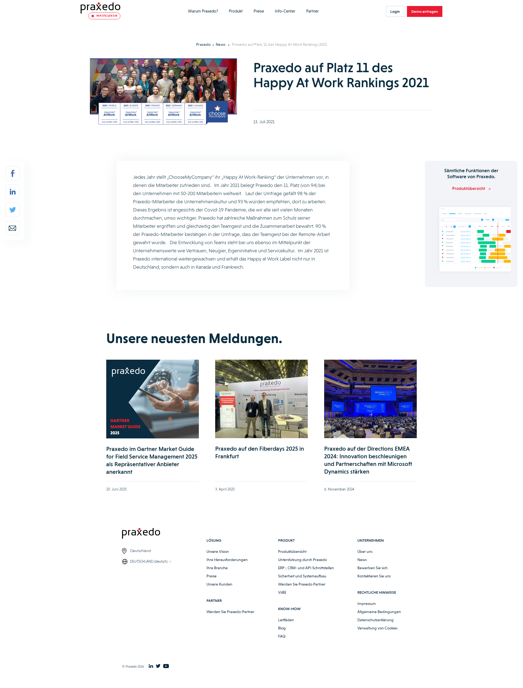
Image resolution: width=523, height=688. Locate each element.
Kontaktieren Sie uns (374, 576)
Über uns (364, 551)
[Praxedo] (100, 8)
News (221, 44)
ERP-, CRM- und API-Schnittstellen (306, 568)
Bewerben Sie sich (372, 568)
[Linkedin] (12, 191)
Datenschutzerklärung (375, 620)
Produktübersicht (292, 551)
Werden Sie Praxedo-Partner (230, 612)
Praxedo (203, 44)
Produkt (236, 11)
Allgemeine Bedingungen (379, 612)
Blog (282, 628)
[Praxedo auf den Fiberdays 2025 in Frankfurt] (261, 399)
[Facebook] (12, 173)
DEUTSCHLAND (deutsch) (149, 561)
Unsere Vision (217, 551)
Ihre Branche (217, 568)
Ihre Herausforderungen (227, 559)
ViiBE (282, 592)
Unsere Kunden (219, 584)
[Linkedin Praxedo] (151, 666)
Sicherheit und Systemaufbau (302, 576)
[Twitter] (12, 210)
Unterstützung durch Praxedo (302, 559)
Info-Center (285, 11)
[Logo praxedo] (164, 534)
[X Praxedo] (158, 666)
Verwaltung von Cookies (377, 628)
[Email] (12, 228)
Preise (259, 11)
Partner (312, 11)
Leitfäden (286, 620)
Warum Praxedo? (203, 11)
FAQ (281, 636)
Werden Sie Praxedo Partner (302, 584)
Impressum (366, 603)
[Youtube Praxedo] (166, 666)
